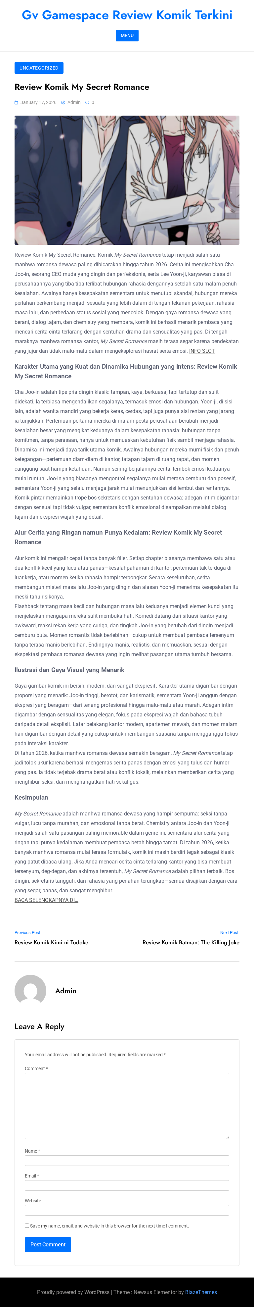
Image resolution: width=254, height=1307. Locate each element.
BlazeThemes (201, 1292)
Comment (36, 1068)
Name (32, 1151)
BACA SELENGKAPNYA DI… (46, 900)
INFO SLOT (202, 351)
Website (33, 1200)
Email (32, 1176)
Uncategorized (39, 68)
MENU (127, 35)
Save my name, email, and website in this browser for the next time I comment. (109, 1226)
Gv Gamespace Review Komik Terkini (127, 15)
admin (74, 102)
